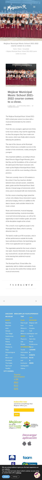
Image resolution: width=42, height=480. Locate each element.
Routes (23, 344)
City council (9, 371)
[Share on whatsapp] (23, 285)
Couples (32, 328)
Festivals (8, 344)
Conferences (33, 344)
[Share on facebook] (10, 285)
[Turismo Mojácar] (17, 7)
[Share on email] (31, 285)
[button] (34, 7)
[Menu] (5, 8)
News (19, 49)
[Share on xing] (29, 285)
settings (18, 473)
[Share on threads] (15, 285)
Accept (6, 476)
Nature (7, 339)
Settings (15, 476)
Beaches (8, 323)
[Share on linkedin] (21, 285)
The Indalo (8, 363)
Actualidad (26, 49)
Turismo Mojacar (13, 107)
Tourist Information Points (24, 352)
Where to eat (25, 333)
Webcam (17, 314)
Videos (23, 368)
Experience (33, 314)
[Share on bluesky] (26, 285)
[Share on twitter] (13, 285)
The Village (9, 333)
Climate (7, 331)
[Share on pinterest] (18, 285)
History (7, 341)
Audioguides (25, 366)
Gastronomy (9, 336)
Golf (30, 331)
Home (15, 49)
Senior (31, 347)
